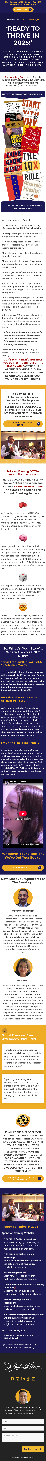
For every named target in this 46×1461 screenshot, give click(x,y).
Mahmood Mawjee (20, 1457)
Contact (33, 1457)
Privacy (28, 1457)
